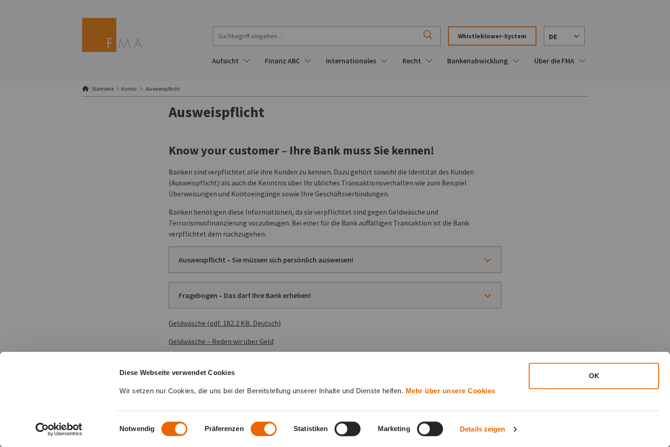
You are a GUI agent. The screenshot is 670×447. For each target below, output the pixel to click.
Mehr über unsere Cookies (450, 391)
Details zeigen (482, 429)
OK (594, 376)
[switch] (264, 428)
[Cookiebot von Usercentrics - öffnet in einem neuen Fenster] (59, 429)
